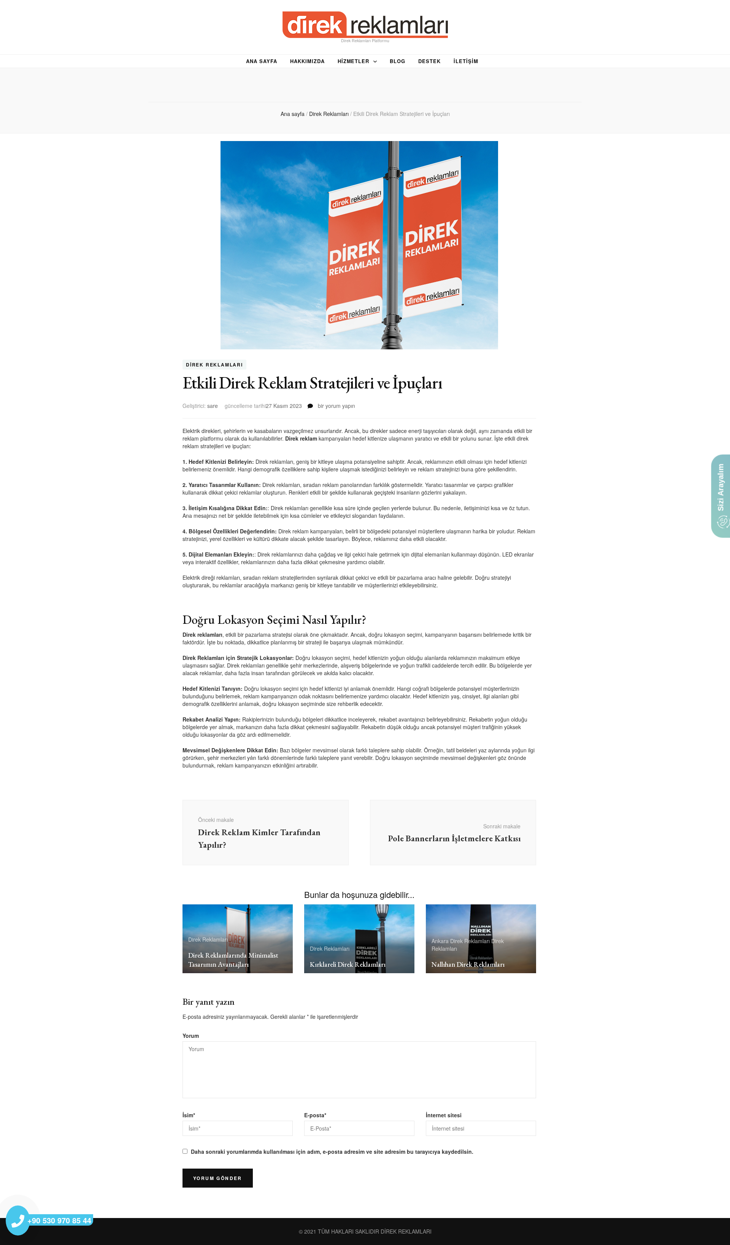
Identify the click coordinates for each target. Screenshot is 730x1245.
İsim (188, 1115)
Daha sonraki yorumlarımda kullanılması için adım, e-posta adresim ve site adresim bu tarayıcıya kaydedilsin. (332, 1151)
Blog (397, 61)
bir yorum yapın (335, 405)
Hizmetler (354, 61)
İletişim (466, 61)
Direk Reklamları (214, 364)
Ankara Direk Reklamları (461, 941)
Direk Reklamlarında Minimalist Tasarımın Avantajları (233, 960)
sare (212, 405)
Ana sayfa (261, 61)
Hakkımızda (307, 61)
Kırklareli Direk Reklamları (348, 964)
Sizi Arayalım (720, 489)
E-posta (315, 1115)
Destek (429, 61)
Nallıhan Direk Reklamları (468, 964)
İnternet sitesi (444, 1115)
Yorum (190, 1035)
